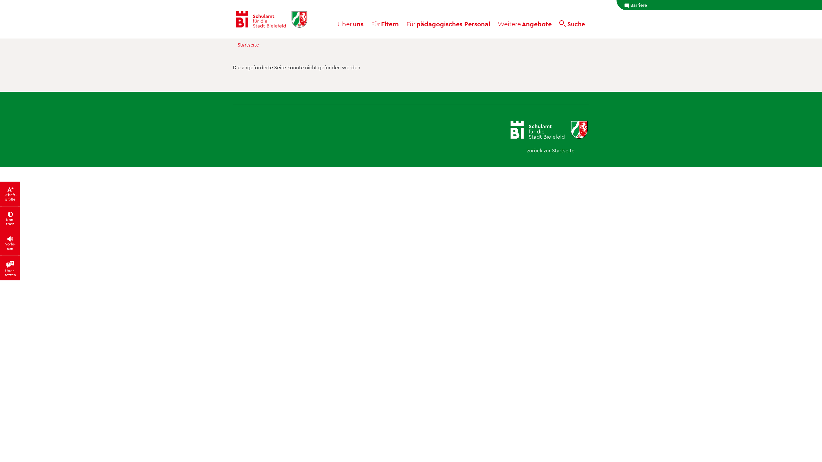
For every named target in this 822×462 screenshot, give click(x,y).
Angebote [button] (525, 23)
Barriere (638, 5)
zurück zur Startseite (550, 150)
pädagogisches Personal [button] (448, 23)
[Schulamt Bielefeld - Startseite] (271, 19)
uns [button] (350, 23)
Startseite (248, 44)
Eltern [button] (385, 23)
